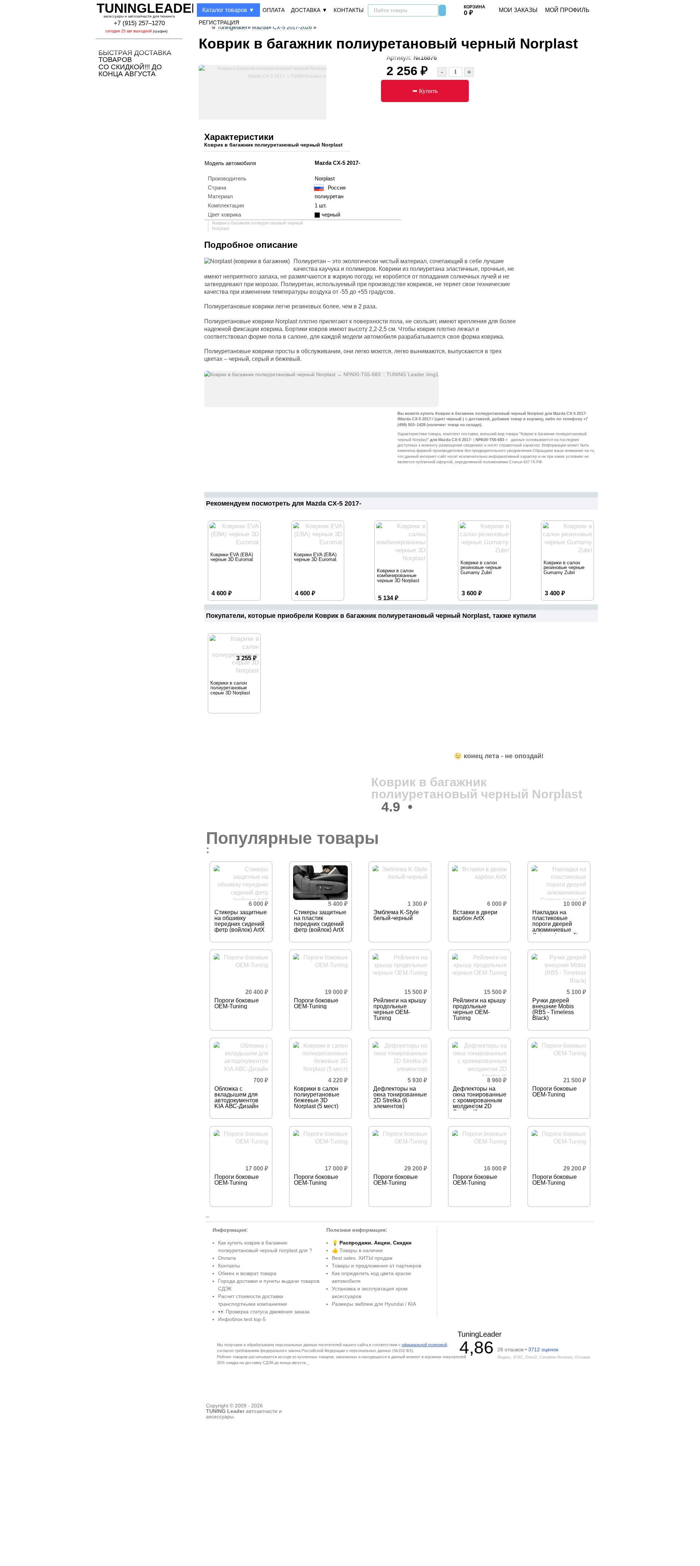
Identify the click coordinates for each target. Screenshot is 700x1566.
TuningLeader (480, 1334)
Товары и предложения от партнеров (376, 1266)
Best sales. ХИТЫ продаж (362, 1258)
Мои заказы (518, 10)
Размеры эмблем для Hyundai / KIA (374, 1304)
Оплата (227, 1258)
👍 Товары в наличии (357, 1250)
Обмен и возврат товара (247, 1273)
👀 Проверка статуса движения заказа (264, 1311)
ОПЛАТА (273, 10)
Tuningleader (149, 8)
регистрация (219, 23)
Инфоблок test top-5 (242, 1319)
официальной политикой (424, 1345)
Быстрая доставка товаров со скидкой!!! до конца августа (134, 63)
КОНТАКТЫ (348, 10)
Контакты (229, 1266)
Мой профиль (567, 10)
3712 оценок (543, 1349)
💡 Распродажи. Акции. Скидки (372, 1243)
